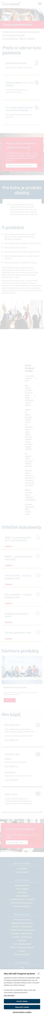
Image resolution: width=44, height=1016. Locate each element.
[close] (38, 973)
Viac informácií (9, 995)
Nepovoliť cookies (22, 1007)
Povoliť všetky (22, 1001)
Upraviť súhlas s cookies (22, 1012)
